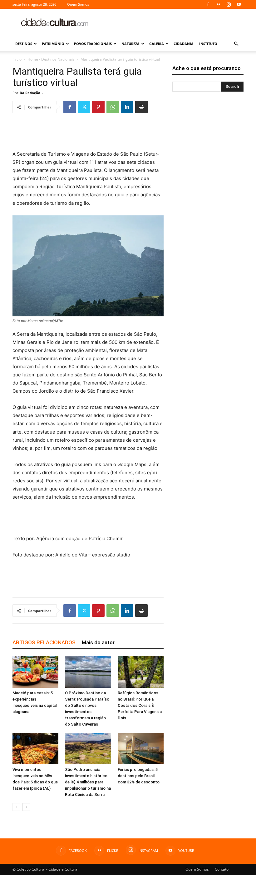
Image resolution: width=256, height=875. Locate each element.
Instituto (208, 43)
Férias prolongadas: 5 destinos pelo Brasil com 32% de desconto (139, 775)
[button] (236, 44)
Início (17, 59)
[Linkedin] (127, 107)
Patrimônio (53, 43)
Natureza (130, 43)
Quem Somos (78, 4)
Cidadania (184, 43)
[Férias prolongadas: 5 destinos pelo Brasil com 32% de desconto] (141, 748)
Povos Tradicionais (93, 43)
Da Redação (30, 92)
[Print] (141, 107)
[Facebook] (208, 4)
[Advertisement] (170, 22)
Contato (222, 869)
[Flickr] (218, 4)
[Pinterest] (98, 107)
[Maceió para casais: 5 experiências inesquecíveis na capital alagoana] (35, 671)
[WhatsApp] (112, 107)
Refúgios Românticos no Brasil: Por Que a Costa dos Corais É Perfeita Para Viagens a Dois (140, 705)
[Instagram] (228, 4)
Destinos (23, 43)
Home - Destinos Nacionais (51, 59)
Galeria (156, 43)
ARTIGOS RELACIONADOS (44, 642)
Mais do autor (98, 642)
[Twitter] (84, 107)
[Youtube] (239, 4)
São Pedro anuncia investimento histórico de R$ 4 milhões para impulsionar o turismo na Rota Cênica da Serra (88, 782)
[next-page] (26, 807)
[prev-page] (16, 807)
